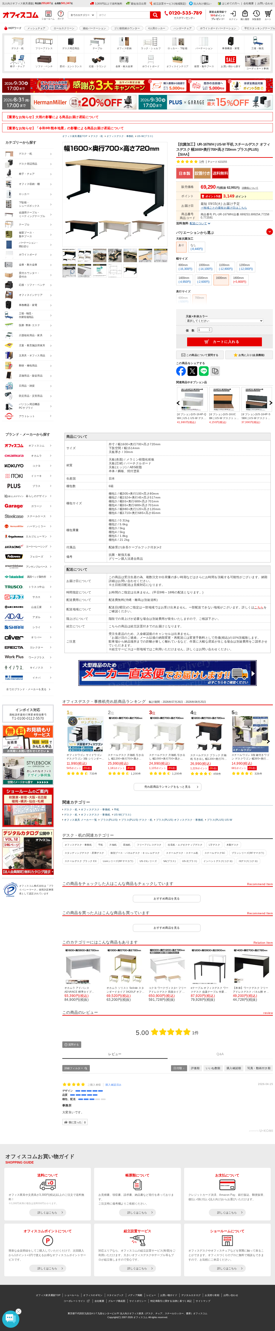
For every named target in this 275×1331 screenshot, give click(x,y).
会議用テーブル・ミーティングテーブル (32, 214)
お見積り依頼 (212, 1295)
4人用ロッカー (156, 28)
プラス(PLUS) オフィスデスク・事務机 (179, 819)
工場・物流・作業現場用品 (26, 315)
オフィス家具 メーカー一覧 (80, 819)
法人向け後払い (202, 3)
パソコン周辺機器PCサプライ (29, 406)
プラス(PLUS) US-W (219, 819)
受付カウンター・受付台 (29, 275)
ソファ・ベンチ (44, 66)
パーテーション (204, 48)
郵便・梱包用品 (28, 365)
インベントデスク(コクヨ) (217, 861)
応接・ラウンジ (97, 66)
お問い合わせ (265, 3)
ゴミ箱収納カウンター (127, 28)
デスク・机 (17, 48)
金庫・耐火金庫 (124, 66)
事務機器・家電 (230, 48)
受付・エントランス (71, 66)
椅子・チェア (17, 66)
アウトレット (27, 416)
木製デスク (232, 844)
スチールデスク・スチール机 (182, 853)
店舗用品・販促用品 (31, 375)
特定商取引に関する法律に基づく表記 (171, 1301)
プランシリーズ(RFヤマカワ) (248, 853)
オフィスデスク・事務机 (95, 809)
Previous (178, 403)
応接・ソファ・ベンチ (32, 284)
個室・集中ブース (204, 66)
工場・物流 (257, 48)
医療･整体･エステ (29, 325)
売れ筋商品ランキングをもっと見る (167, 786)
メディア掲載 (135, 1295)
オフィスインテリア (178, 66)
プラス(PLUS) (109, 819)
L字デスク (214, 844)
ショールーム (71, 1295)
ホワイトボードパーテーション (218, 28)
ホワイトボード (150, 66)
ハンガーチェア (183, 28)
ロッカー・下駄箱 (177, 48)
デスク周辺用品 (70, 48)
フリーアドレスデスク (149, 844)
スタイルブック (115, 1295)
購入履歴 (245, 19)
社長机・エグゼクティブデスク (185, 844)
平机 (116, 809)
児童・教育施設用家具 (32, 345)
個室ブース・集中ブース (27, 234)
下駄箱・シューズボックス (29, 204)
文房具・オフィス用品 (32, 355)
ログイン (233, 19)
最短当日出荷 (138, 3)
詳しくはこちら (47, 1212)
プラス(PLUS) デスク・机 (137, 819)
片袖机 (113, 844)
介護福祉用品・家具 (31, 335)
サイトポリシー (137, 1301)
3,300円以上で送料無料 (108, 3)
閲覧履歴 (256, 19)
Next (271, 403)
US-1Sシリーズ (148, 861)
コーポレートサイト (75, 1301)
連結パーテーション (94, 28)
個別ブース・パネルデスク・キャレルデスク (135, 853)
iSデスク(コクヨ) (248, 861)
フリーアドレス (44, 48)
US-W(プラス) (122, 814)
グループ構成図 (116, 1301)
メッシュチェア (36, 28)
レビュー (151, 1295)
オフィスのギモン (92, 1295)
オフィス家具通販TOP (48, 1295)
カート (268, 19)
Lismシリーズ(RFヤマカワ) (118, 861)
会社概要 (248, 3)
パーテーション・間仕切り (28, 244)
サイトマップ (203, 1301)
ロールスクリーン (64, 28)
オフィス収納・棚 (29, 183)
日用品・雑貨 (27, 385)
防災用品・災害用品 (31, 395)
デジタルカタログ (191, 1295)
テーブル (97, 48)
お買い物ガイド (168, 1295)
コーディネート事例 (257, 68)
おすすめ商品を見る (167, 898)
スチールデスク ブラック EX (80, 861)
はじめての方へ (231, 3)
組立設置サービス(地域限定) (169, 3)
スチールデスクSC (215, 853)
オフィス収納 (124, 48)
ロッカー (24, 194)
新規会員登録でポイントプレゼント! (218, 15)
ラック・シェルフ (151, 48)
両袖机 (126, 844)
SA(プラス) (169, 861)
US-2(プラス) (189, 861)
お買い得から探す (231, 66)
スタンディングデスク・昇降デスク (84, 853)
